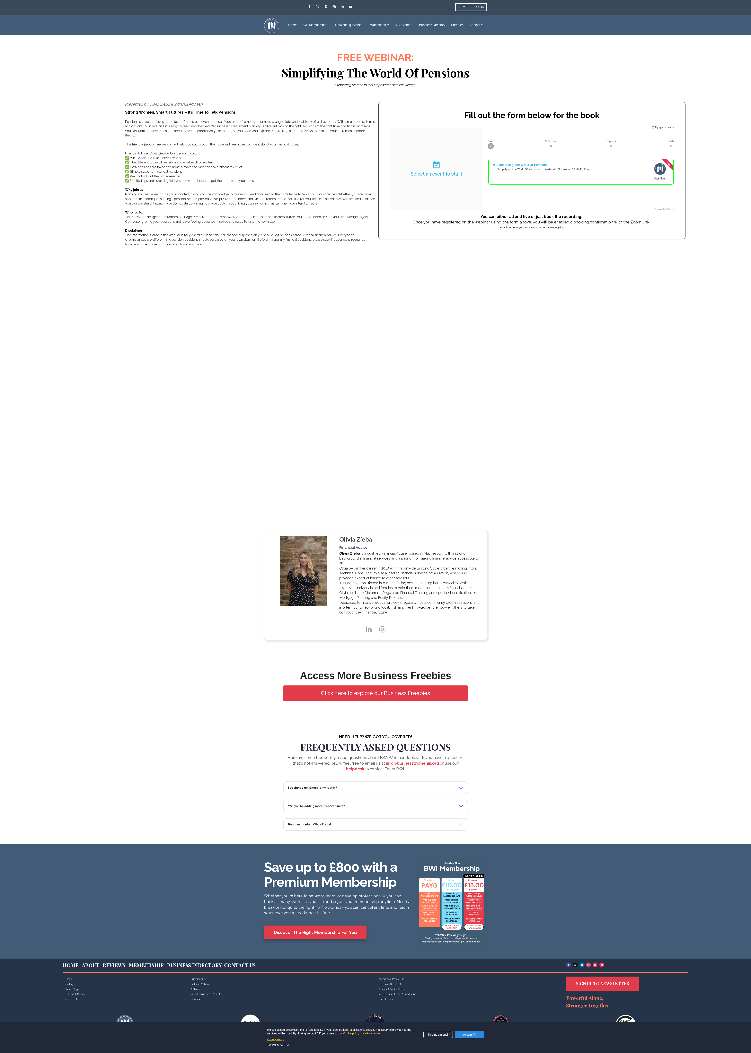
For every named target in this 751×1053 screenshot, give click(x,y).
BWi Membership (314, 25)
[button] (461, 787)
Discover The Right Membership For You (315, 932)
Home (292, 25)
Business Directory (432, 25)
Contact (474, 25)
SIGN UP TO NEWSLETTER (602, 983)
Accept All (469, 1034)
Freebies (457, 25)
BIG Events (402, 25)
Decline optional (438, 1034)
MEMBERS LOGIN (471, 7)
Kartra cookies (372, 1033)
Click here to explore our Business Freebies (375, 693)
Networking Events (348, 25)
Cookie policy (351, 1033)
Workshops (378, 25)
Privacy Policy (275, 1039)
